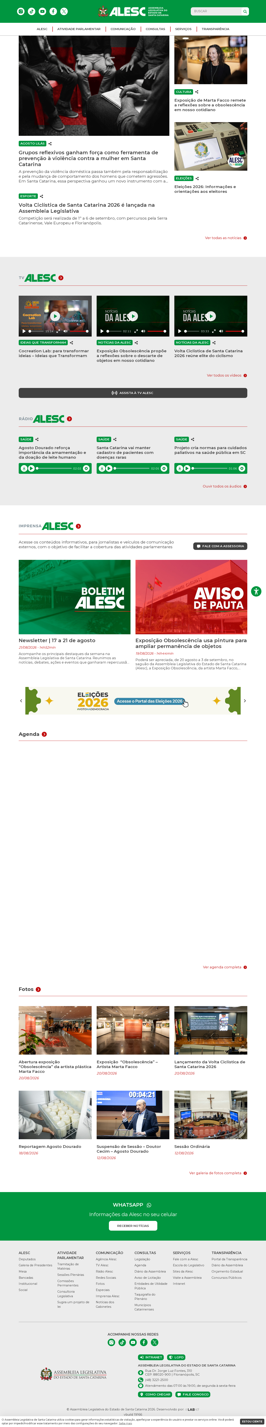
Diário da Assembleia (150, 1271)
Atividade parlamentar (79, 29)
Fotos (100, 1284)
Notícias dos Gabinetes (105, 1304)
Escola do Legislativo (188, 1265)
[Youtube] (42, 11)
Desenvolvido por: (170, 1409)
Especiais (103, 1290)
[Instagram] (21, 11)
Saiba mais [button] (125, 1423)
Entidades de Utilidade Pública (150, 1286)
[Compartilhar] (50, 143)
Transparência (215, 29)
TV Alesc (102, 1265)
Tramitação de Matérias (68, 1266)
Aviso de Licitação (147, 1278)
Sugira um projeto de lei (73, 1304)
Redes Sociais (106, 1278)
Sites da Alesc (183, 1271)
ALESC (42, 29)
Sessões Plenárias (70, 1275)
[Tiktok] (31, 11)
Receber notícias (133, 1226)
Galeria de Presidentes (35, 1265)
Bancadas (26, 1278)
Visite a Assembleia (187, 1278)
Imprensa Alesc (107, 1296)
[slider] (36, 331)
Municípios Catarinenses (144, 1307)
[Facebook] (53, 11)
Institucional (28, 1284)
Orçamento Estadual (227, 1271)
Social (23, 1290)
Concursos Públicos (226, 1278)
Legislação (142, 1259)
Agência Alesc (106, 1259)
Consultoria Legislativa (66, 1294)
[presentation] (21, 700)
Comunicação (123, 29)
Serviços (183, 29)
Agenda (140, 1265)
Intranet (179, 1284)
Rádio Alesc (104, 1271)
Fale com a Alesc (185, 1259)
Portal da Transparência (229, 1259)
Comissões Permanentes (67, 1283)
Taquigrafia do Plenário (144, 1297)
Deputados (27, 1259)
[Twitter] (64, 11)
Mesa (23, 1271)
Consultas (155, 29)
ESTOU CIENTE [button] (252, 1421)
